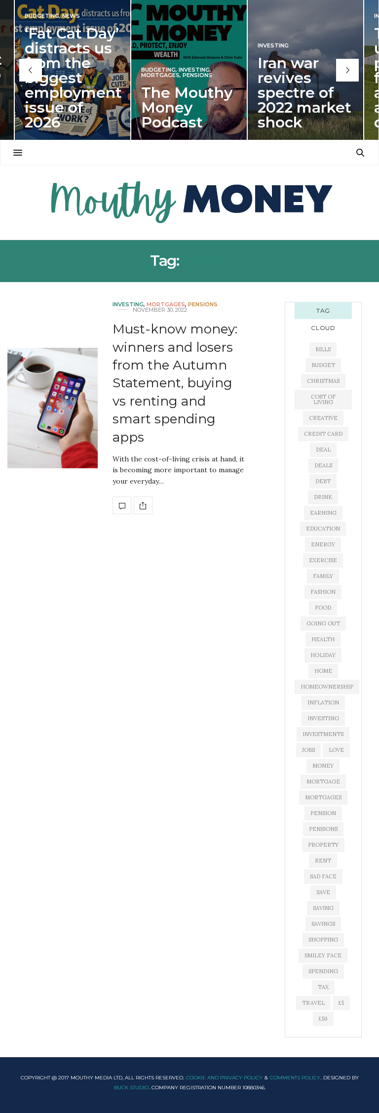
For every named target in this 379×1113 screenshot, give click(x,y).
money (323, 765)
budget (323, 365)
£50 (323, 1018)
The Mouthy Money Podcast (186, 107)
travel (313, 1002)
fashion (323, 591)
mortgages (323, 797)
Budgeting (42, 16)
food (323, 607)
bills (323, 349)
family (323, 576)
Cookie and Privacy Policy (224, 1077)
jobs (308, 749)
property (323, 844)
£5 (341, 1002)
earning (323, 512)
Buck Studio (131, 1087)
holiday (323, 655)
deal (323, 449)
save (323, 892)
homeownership (327, 686)
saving (323, 908)
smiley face (322, 955)
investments (323, 734)
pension (323, 813)
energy (323, 544)
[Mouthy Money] (189, 202)
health (323, 639)
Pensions (197, 75)
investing (323, 718)
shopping (323, 939)
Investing (194, 70)
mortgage (323, 781)
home (323, 670)
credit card (323, 433)
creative (323, 417)
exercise (323, 560)
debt (323, 481)
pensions (323, 828)
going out (323, 623)
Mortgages (160, 75)
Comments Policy (295, 1077)
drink (323, 497)
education (323, 528)
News (71, 16)
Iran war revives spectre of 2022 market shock (304, 92)
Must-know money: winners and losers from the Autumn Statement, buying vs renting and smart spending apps (175, 383)
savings (323, 923)
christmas (323, 380)
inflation (323, 702)
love (336, 749)
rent (323, 860)
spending (323, 971)
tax (323, 987)
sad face (323, 876)
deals (323, 465)
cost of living (323, 399)
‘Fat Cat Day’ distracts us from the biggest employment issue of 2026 (73, 77)
